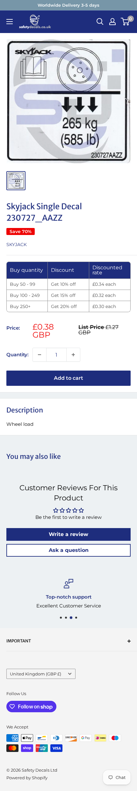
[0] (125, 21)
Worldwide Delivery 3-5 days (68, 5)
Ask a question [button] (69, 550)
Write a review (68, 534)
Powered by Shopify (26, 777)
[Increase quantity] (73, 354)
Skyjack (16, 244)
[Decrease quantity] (39, 354)
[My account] (112, 21)
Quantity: (17, 355)
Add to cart (68, 378)
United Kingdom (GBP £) (35, 674)
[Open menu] (9, 21)
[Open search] (100, 21)
